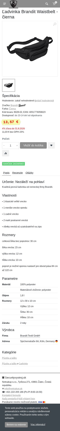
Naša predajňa (9, 398)
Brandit (14, 105)
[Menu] (4, 3)
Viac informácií (38, 424)
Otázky (29, 172)
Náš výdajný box (26, 398)
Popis (6, 172)
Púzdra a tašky (9, 358)
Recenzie (17, 172)
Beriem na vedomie (16, 424)
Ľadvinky (23, 363)
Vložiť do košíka (33, 145)
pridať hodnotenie (44, 100)
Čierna (12, 109)
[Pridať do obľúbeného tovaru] (51, 145)
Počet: (6, 138)
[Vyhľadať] (46, 4)
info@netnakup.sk (13, 388)
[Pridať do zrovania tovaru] (5, 153)
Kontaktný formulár (11, 395)
